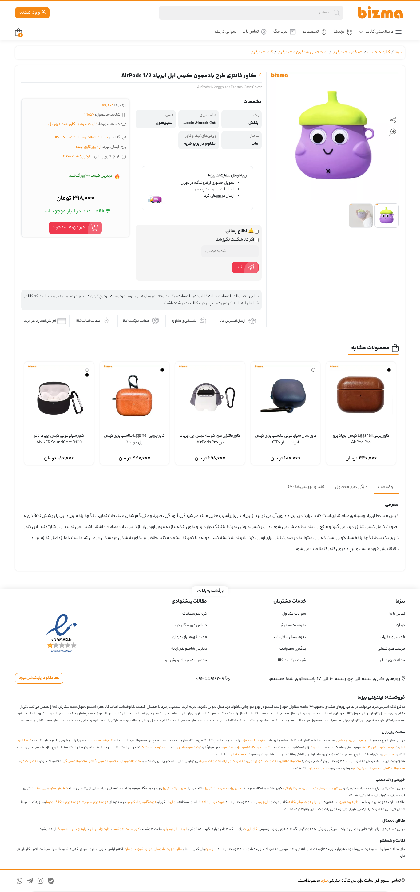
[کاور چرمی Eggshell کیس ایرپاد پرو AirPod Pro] (361, 396)
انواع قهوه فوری (349, 802)
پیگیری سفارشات (292, 649)
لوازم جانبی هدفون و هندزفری (303, 52)
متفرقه (107, 105)
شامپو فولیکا (261, 747)
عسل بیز (236, 788)
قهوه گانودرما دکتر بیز (142, 802)
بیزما (398, 52)
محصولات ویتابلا (234, 761)
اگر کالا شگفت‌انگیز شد (235, 240)
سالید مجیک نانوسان (168, 849)
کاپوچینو (264, 802)
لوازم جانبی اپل (100, 829)
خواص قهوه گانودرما (190, 625)
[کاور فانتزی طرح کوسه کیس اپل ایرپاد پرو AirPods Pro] (210, 396)
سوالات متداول (294, 614)
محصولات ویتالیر (131, 761)
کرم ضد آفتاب (103, 741)
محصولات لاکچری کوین (263, 761)
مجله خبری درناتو (392, 660)
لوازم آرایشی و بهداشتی (351, 741)
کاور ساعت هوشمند (126, 829)
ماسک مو (229, 747)
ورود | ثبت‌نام (30, 12)
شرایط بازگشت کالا (292, 660)
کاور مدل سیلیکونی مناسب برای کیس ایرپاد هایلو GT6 (285, 439)
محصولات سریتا (211, 761)
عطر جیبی (389, 754)
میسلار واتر (317, 747)
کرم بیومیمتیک (194, 614)
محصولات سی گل (75, 761)
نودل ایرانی (291, 788)
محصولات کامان (394, 768)
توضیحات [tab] (386, 487)
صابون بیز (180, 747)
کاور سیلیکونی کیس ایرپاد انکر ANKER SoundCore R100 (59, 439)
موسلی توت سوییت (313, 788)
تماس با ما (250, 31)
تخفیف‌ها (310, 31)
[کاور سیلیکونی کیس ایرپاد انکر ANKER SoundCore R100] (59, 396)
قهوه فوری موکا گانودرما (63, 802)
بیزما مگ (280, 31)
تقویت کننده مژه (254, 741)
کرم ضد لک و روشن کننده (380, 747)
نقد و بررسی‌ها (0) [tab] (306, 486)
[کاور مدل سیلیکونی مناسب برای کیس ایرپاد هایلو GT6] (285, 396)
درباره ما (399, 625)
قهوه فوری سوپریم (95, 802)
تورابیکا (172, 802)
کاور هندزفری (262, 52)
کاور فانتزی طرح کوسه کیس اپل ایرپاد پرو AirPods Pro (210, 439)
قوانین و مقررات (392, 637)
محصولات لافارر (290, 761)
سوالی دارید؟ (225, 31)
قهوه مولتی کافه (213, 802)
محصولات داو (29, 761)
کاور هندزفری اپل (61, 124)
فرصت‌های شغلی (391, 649)
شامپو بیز (244, 747)
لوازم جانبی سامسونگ (72, 829)
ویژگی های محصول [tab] (351, 487)
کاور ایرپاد (250, 829)
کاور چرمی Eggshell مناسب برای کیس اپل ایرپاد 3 (134, 439)
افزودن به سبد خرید (69, 227)
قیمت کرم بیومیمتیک (155, 747)
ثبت (239, 267)
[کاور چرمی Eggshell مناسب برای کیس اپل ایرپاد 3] (134, 396)
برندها (339, 31)
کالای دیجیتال (378, 52)
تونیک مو (194, 747)
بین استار (41, 788)
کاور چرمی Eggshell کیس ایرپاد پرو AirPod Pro (361, 439)
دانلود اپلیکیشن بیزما (36, 678)
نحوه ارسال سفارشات (290, 637)
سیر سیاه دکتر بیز (174, 788)
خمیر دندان (238, 754)
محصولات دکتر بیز (217, 788)
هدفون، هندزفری (348, 52)
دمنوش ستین (58, 788)
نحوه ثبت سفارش (292, 625)
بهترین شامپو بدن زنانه (189, 649)
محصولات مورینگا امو (103, 761)
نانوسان (211, 849)
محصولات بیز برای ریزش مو (186, 660)
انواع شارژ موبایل (175, 829)
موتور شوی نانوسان (138, 849)
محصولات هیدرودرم (367, 768)
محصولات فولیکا (318, 768)
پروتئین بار (336, 788)
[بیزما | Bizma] (380, 13)
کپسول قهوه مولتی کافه (305, 802)
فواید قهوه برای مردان (189, 637)
